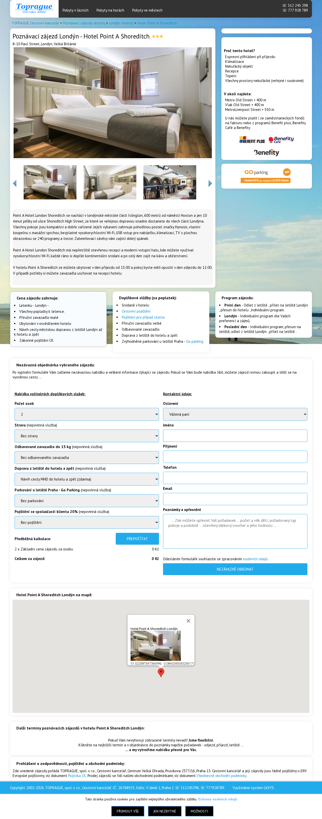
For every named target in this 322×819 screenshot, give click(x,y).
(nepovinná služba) (36, 425)
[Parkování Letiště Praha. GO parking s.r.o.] (266, 183)
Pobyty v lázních (76, 10)
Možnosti (199, 811)
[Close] (188, 621)
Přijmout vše (128, 811)
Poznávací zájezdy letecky (84, 23)
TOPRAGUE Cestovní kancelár (35, 23)
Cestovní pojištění (136, 311)
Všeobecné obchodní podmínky (221, 775)
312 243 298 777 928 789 (295, 8)
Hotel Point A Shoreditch (157, 23)
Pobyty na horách (110, 10)
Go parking (194, 341)
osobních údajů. (255, 558)
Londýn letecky (121, 23)
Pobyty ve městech (147, 10)
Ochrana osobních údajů (217, 799)
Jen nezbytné (164, 811)
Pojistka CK (77, 775)
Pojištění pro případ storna (143, 317)
